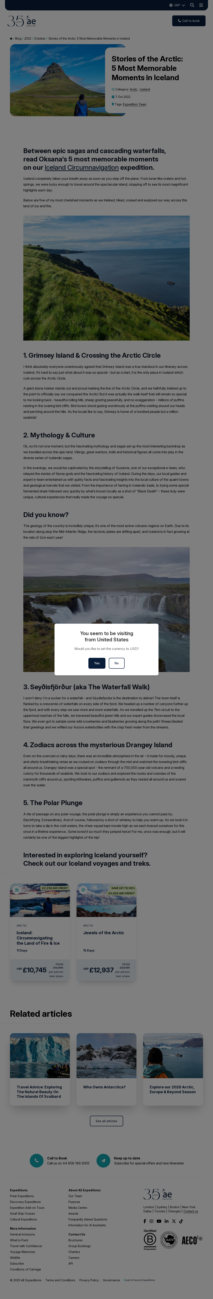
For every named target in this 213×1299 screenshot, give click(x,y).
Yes (97, 663)
